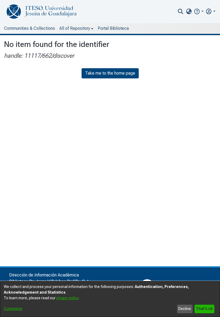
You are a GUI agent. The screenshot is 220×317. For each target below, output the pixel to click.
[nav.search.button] (180, 11)
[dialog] (110, 299)
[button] (199, 11)
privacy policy (67, 298)
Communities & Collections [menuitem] (29, 28)
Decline (184, 309)
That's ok (204, 309)
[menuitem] (188, 11)
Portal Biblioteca (113, 28)
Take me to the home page (110, 73)
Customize (13, 309)
